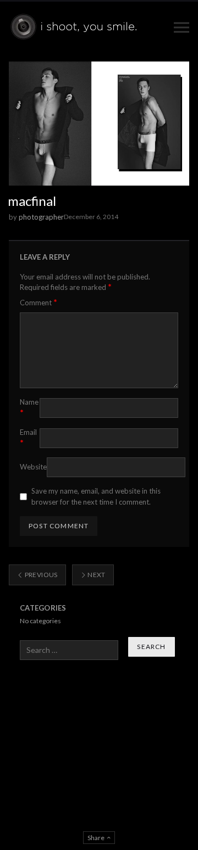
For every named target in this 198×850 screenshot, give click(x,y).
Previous (40, 575)
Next (96, 575)
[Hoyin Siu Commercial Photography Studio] (75, 27)
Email (28, 438)
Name (29, 407)
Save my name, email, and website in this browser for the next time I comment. (96, 496)
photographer (41, 217)
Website (33, 466)
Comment (38, 302)
